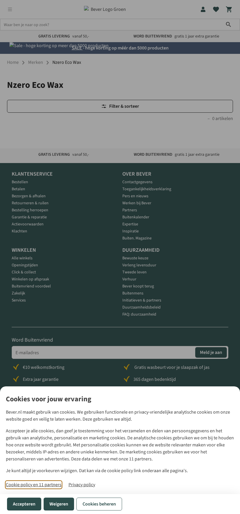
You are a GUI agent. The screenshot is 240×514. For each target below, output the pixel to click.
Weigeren (58, 504)
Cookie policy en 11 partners (33, 485)
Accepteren (24, 504)
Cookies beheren (99, 504)
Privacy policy (81, 485)
